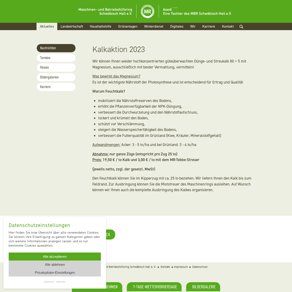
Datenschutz (200, 267)
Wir (193, 26)
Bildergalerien (49, 77)
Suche (245, 32)
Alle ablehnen (55, 264)
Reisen (44, 67)
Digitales (176, 26)
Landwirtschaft (72, 26)
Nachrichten (48, 48)
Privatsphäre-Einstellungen (55, 272)
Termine (45, 57)
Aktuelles (47, 26)
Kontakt (228, 26)
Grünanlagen (127, 26)
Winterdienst (153, 26)
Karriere (208, 26)
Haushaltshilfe (100, 26)
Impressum (181, 267)
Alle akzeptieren (55, 256)
